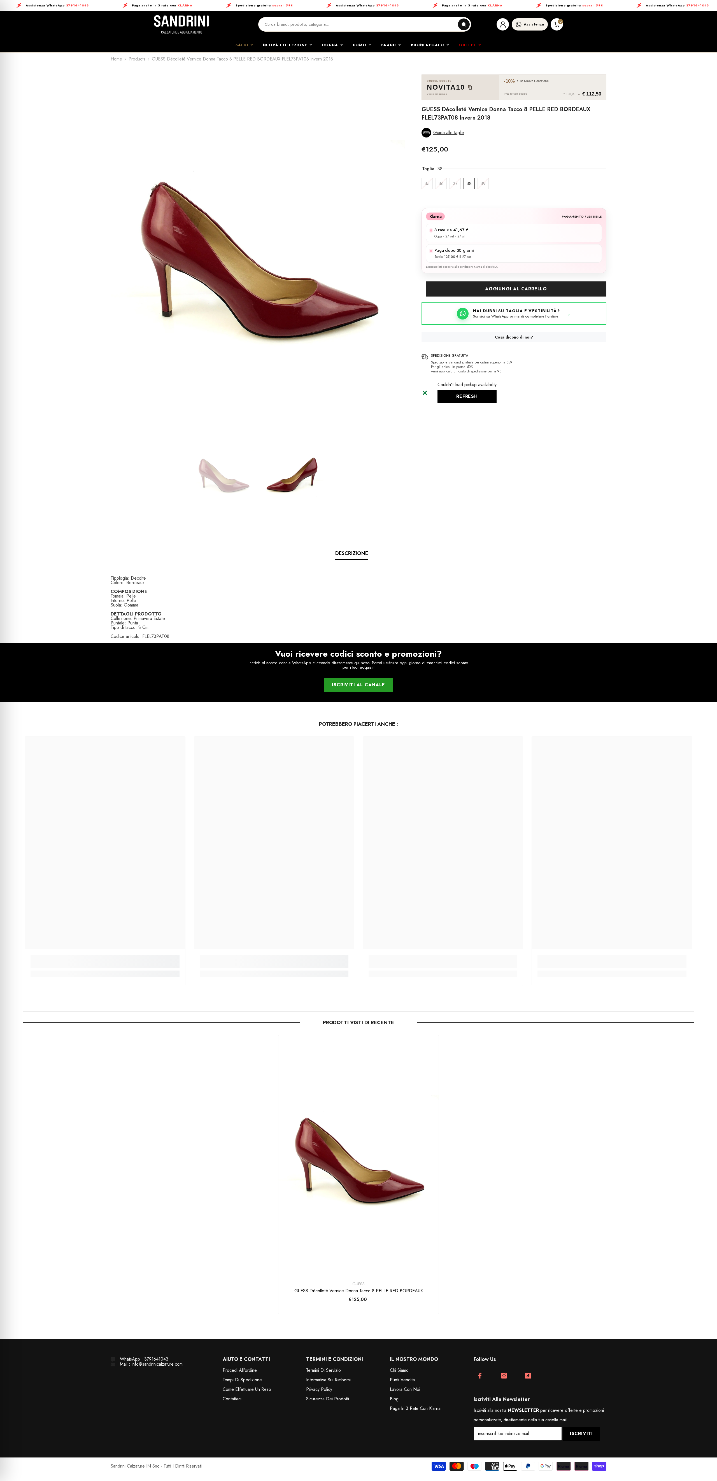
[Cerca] (464, 24)
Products (137, 59)
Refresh (467, 396)
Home (116, 59)
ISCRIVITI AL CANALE (358, 685)
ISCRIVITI (581, 1433)
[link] (105, 965)
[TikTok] (528, 1376)
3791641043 (156, 1359)
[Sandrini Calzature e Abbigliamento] (181, 24)
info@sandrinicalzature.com (157, 1364)
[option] (258, 250)
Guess (358, 1284)
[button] (514, 133)
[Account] (503, 24)
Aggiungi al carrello (516, 289)
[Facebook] (480, 1376)
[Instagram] (504, 1376)
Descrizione (351, 553)
